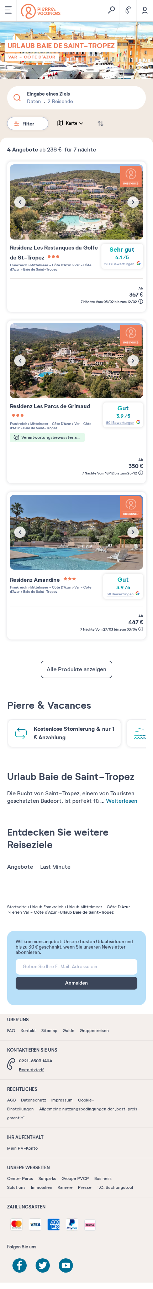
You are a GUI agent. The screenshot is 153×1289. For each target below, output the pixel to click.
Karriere (65, 1187)
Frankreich (18, 265)
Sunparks (47, 1178)
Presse (84, 1187)
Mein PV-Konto (22, 1148)
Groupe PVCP (75, 1178)
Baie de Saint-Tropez (40, 269)
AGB (11, 1100)
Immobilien (41, 1187)
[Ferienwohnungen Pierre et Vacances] (40, 11)
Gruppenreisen (94, 1030)
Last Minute (55, 867)
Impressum (62, 1100)
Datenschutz (33, 1100)
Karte (72, 123)
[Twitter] (43, 1265)
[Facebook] (19, 1265)
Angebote (20, 867)
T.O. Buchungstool (115, 1187)
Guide (68, 1030)
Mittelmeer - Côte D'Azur (50, 265)
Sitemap (49, 1030)
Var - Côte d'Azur (32, 57)
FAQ (11, 1030)
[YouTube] (66, 1265)
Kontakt (28, 1030)
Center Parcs (20, 1178)
